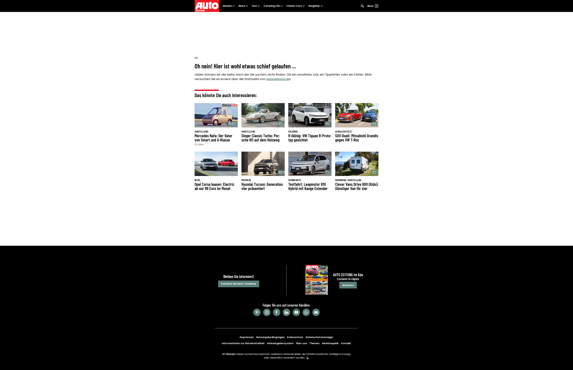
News (241, 6)
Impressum (247, 337)
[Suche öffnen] (362, 5)
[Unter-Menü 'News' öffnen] (247, 6)
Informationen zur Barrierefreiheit (243, 343)
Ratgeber (314, 6)
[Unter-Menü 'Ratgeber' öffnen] (322, 6)
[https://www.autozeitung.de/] (207, 6)
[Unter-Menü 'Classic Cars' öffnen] (303, 6)
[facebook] (276, 312)
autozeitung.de (278, 79)
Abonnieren (348, 285)
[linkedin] (286, 312)
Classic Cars (294, 6)
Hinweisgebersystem (280, 343)
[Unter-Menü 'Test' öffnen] (259, 6)
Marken (227, 6)
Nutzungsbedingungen (270, 337)
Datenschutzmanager (319, 337)
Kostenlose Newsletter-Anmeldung (238, 283)
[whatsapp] (306, 312)
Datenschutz (295, 337)
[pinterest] (257, 312)
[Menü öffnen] (376, 6)
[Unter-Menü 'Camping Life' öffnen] (281, 6)
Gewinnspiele (330, 343)
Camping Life (272, 6)
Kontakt (346, 343)
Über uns (301, 343)
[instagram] (267, 312)
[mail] (316, 312)
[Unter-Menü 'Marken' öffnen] (233, 6)
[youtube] (296, 312)
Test (254, 6)
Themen (314, 343)
